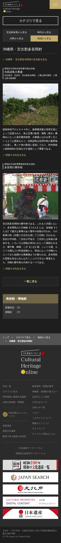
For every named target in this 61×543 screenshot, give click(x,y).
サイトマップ (38, 428)
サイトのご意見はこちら (43, 434)
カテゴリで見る (10, 391)
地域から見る (44, 38)
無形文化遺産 (9, 431)
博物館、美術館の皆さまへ (45, 391)
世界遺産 (7, 426)
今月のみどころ (39, 402)
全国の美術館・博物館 (13, 402)
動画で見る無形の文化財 (14, 436)
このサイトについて (41, 418)
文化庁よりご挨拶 (40, 397)
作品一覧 (7, 386)
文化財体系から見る (16, 32)
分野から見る (16, 38)
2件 (18, 307)
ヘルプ (35, 412)
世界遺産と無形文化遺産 (14, 397)
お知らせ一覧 (38, 407)
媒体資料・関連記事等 (42, 386)
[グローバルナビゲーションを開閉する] (55, 4)
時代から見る (44, 32)
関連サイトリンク (40, 423)
